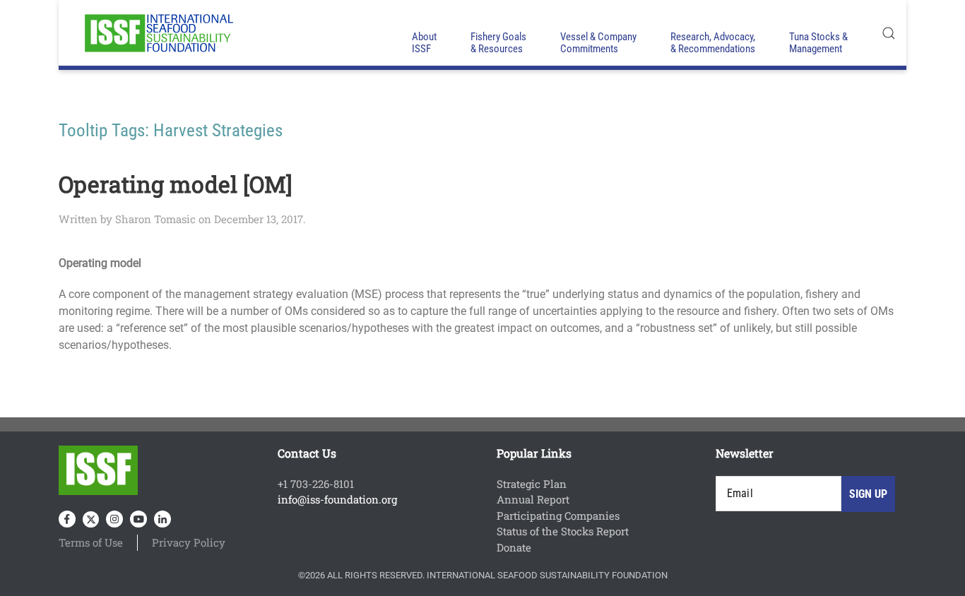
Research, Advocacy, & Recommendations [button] (712, 42)
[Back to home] (157, 33)
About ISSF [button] (424, 42)
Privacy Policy (188, 542)
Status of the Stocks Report (563, 531)
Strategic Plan (532, 484)
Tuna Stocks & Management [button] (818, 42)
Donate (514, 547)
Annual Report (533, 499)
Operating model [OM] (175, 184)
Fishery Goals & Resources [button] (498, 42)
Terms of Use (91, 542)
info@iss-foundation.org (337, 499)
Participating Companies (558, 515)
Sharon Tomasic (155, 219)
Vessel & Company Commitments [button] (598, 42)
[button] (889, 33)
